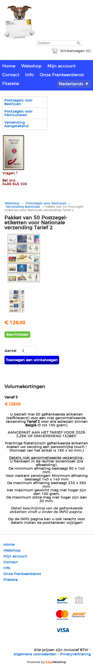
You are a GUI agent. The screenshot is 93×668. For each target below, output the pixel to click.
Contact (10, 75)
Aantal (10, 351)
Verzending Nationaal (23, 206)
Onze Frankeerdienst (62, 75)
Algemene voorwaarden (35, 654)
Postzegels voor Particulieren (18, 113)
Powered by (46, 662)
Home (8, 66)
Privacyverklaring (75, 654)
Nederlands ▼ (74, 84)
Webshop (31, 66)
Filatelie (10, 84)
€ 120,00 (13, 404)
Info (29, 75)
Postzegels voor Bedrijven (18, 102)
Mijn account (61, 66)
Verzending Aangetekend (16, 124)
